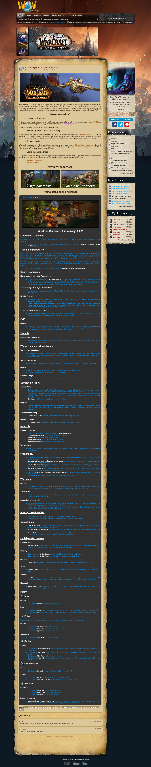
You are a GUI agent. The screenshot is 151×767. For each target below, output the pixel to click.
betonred (114, 139)
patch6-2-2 (31, 707)
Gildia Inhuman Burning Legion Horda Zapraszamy (120, 170)
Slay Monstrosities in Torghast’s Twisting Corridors (118, 199)
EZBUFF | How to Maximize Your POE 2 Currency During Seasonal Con (120, 151)
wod (50, 707)
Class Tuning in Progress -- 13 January (120, 191)
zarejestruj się (121, 18)
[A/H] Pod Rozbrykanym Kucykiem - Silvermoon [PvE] (118, 160)
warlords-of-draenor (41, 707)
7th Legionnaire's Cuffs (49, 22)
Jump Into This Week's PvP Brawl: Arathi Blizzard (119, 204)
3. (120, 225)
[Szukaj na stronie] (96, 20)
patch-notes (95, 707)
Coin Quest (115, 141)
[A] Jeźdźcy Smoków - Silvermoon (117, 165)
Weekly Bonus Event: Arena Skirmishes (119, 201)
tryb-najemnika (77, 707)
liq (22, 721)
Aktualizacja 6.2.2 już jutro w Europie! (55, 19)
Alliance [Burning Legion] (119, 168)
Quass (29, 70)
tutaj (56, 127)
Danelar (24, 729)
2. (120, 222)
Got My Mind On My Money (103, 22)
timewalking (86, 707)
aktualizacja (56, 707)
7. (120, 235)
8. (120, 237)
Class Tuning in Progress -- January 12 (119, 194)
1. (120, 220)
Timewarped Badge (84, 134)
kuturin (35, 22)
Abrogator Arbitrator (34, 161)
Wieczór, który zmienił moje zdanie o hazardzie (119, 154)
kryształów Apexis (32, 157)
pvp (65, 707)
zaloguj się (111, 18)
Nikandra (64, 22)
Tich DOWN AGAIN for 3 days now (120, 196)
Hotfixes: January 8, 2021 (120, 186)
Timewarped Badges (55, 279)
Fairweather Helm (129, 22)
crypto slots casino (117, 144)
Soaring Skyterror (69, 124)
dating (113, 149)
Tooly (118, 22)
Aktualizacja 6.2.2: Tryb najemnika (73, 268)
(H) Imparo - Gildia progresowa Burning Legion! (120, 163)
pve (62, 707)
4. (120, 227)
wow (25, 707)
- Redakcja (121, 109)
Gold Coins (114, 146)
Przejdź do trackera (124, 206)
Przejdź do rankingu (124, 240)
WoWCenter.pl (22, 19)
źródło (37, 197)
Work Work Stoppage (34, 163)
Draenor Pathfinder (94, 122)
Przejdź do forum (125, 173)
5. (120, 230)
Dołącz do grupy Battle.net (121, 119)
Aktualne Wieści (35, 19)
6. (120, 232)
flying (69, 707)
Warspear (89, 145)
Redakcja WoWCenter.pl (82, 759)
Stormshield (79, 145)
